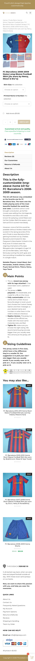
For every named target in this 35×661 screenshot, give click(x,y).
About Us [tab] (8, 168)
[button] (29, 37)
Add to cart (24, 122)
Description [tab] (9, 152)
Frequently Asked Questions (14, 605)
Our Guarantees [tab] (11, 160)
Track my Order (9, 624)
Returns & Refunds (10, 615)
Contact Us (7, 602)
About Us (6, 599)
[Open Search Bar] (27, 13)
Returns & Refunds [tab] (12, 164)
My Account (7, 609)
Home (5, 20)
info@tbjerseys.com (18, 635)
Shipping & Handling (11, 621)
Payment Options (10, 612)
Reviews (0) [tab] (9, 156)
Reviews (6, 618)
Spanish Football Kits (15, 22)
